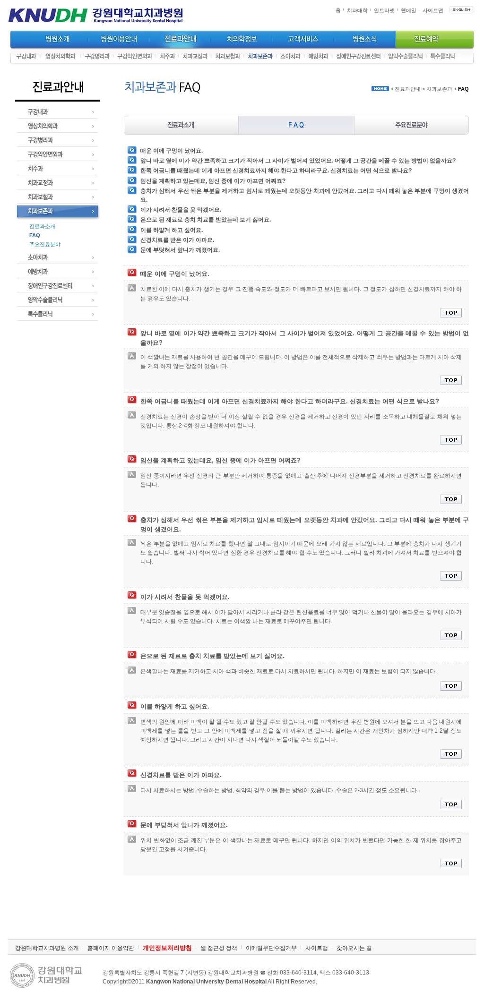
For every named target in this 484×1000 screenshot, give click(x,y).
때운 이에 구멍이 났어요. (171, 150)
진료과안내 (408, 89)
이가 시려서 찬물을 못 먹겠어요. (180, 209)
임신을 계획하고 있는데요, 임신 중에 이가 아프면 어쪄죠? (212, 181)
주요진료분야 (44, 244)
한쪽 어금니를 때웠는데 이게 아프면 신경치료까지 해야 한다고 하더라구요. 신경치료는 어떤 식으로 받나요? (276, 170)
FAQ (34, 235)
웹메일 (408, 10)
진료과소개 (42, 226)
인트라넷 (384, 10)
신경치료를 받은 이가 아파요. (177, 240)
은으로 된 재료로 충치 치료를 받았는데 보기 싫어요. (205, 219)
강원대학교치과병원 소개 (47, 948)
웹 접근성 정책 (218, 948)
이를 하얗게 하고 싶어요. (171, 230)
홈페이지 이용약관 (110, 948)
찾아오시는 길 (354, 948)
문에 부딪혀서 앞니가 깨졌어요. (180, 250)
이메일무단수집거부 (271, 948)
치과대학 (357, 10)
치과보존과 (439, 89)
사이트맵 (433, 10)
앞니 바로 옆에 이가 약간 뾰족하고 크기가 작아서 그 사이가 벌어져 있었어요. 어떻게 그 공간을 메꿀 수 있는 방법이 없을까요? (298, 160)
